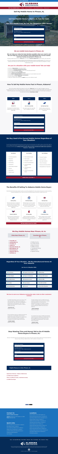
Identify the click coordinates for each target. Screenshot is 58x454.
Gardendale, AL (14, 242)
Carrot (36, 451)
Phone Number (17, 34)
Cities (22, 7)
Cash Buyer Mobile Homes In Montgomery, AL (38, 417)
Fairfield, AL (13, 253)
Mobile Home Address (18, 27)
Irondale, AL (13, 243)
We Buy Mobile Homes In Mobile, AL (37, 419)
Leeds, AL (12, 245)
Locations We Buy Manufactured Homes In (15, 430)
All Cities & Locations (34, 433)
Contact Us (43, 439)
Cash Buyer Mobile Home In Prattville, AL (37, 431)
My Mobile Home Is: (18, 31)
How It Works (28, 7)
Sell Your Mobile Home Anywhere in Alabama (15, 424)
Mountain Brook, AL (15, 246)
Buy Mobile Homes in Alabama (13, 426)
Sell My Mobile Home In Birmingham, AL (37, 414)
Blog (32, 439)
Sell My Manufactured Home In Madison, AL (38, 428)
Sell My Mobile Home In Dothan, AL (36, 423)
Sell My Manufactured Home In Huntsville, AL (38, 416)
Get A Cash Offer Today (33, 0)
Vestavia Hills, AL (14, 251)
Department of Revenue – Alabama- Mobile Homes (17, 373)
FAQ (39, 439)
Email (15, 37)
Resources (46, 7)
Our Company (9, 433)
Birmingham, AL (14, 248)
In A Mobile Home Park (26, 32)
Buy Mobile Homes (38, 7)
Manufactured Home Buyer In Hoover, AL (37, 422)
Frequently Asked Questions (12, 432)
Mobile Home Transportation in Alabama (14, 429)
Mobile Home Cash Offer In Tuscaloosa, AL (38, 420)
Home (11, 439)
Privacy (47, 439)
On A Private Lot (18, 32)
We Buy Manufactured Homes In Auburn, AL (38, 425)
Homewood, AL (14, 250)
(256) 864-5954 (12, 417)
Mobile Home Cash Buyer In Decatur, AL (37, 426)
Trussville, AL (13, 240)
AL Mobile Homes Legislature (12, 375)
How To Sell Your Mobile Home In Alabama (15, 427)
